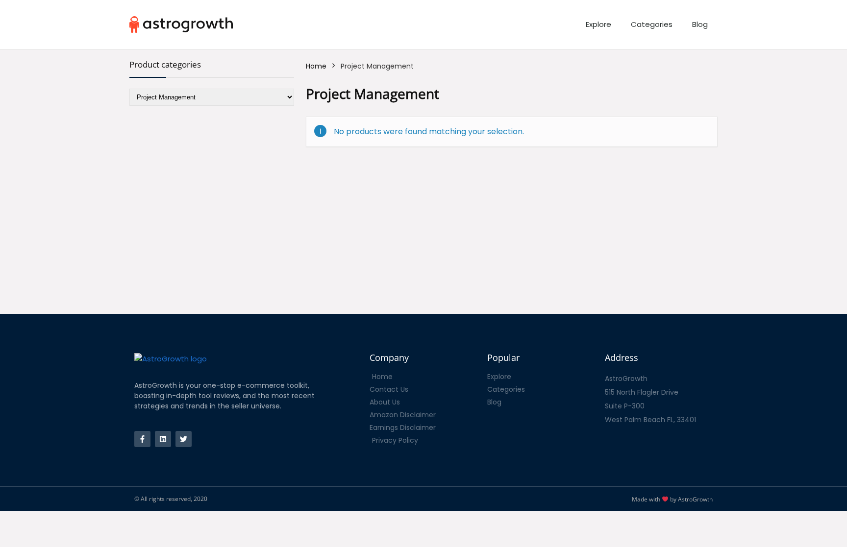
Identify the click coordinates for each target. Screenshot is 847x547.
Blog (700, 24)
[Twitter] (183, 439)
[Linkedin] (163, 439)
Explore (598, 24)
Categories (652, 24)
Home (316, 66)
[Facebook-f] (142, 439)
